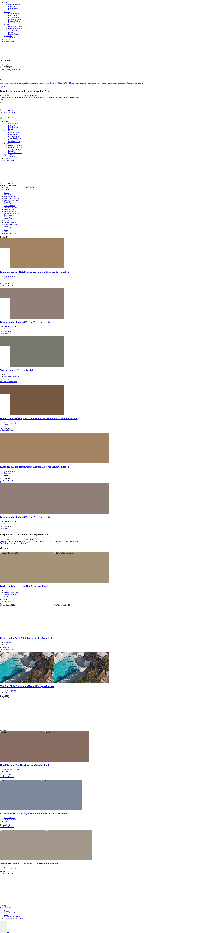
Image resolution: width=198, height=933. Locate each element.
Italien (89, 83)
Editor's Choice (36, 83)
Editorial (11, 32)
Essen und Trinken (56, 83)
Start (1, 543)
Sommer (109, 83)
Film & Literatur (13, 17)
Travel (6, 2)
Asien (30, 83)
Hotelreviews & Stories (11, 211)
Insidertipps (12, 6)
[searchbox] (14, 187)
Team (6, 915)
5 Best (1, 83)
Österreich (138, 83)
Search (2, 187)
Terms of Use (75, 97)
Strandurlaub (114, 83)
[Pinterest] (0, 79)
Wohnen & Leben (14, 23)
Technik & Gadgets (14, 30)
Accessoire (12, 83)
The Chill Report (5, 907)
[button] (3, 927)
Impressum (7, 911)
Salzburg (104, 83)
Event (72, 83)
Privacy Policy (63, 97)
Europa (67, 82)
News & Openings (14, 4)
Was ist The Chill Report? (12, 916)
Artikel (26, 83)
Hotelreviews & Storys (11, 213)
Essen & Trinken (13, 13)
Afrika (16, 83)
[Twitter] (0, 75)
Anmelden (11, 38)
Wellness (123, 83)
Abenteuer (6, 83)
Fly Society (8, 36)
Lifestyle (7, 12)
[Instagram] (0, 77)
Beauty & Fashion (14, 21)
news (99, 83)
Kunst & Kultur (13, 15)
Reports (10, 10)
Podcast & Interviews (15, 34)
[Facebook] (0, 73)
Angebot (21, 83)
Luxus (94, 83)
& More (6, 25)
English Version (9, 41)
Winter (132, 83)
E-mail (2, 95)
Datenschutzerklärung (11, 913)
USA (119, 83)
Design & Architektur (15, 28)
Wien (128, 83)
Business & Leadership (15, 26)
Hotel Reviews (13, 8)
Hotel (77, 83)
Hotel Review (83, 83)
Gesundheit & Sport (14, 19)
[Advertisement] (62, 715)
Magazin (7, 39)
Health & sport (9, 209)
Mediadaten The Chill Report (13, 918)
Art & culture (8, 195)
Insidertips (7, 217)
